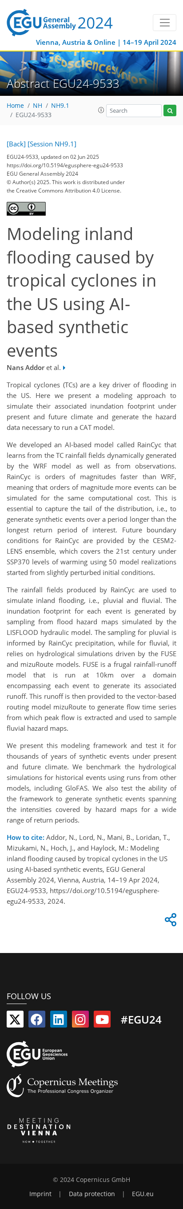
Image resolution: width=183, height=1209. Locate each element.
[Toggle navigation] (164, 22)
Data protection (92, 1194)
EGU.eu (143, 1194)
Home (15, 106)
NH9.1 (60, 106)
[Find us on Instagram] (80, 1021)
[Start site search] (169, 111)
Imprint (40, 1194)
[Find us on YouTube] (102, 1021)
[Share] (169, 922)
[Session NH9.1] (52, 143)
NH (37, 106)
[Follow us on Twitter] (15, 1021)
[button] (101, 110)
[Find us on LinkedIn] (58, 1021)
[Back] (16, 143)
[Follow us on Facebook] (36, 1021)
